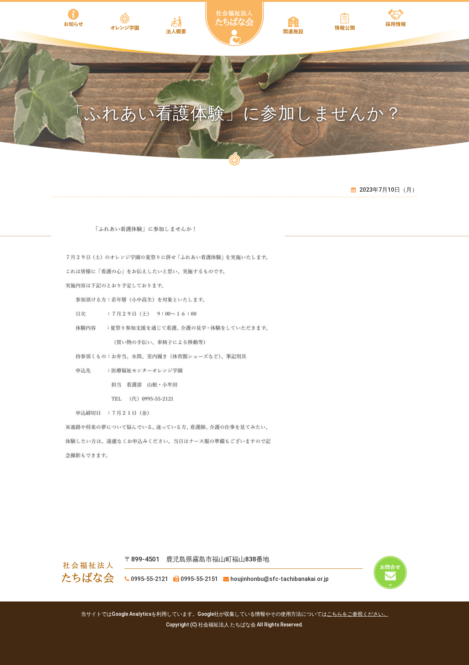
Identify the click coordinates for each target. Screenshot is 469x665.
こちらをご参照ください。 (357, 614)
